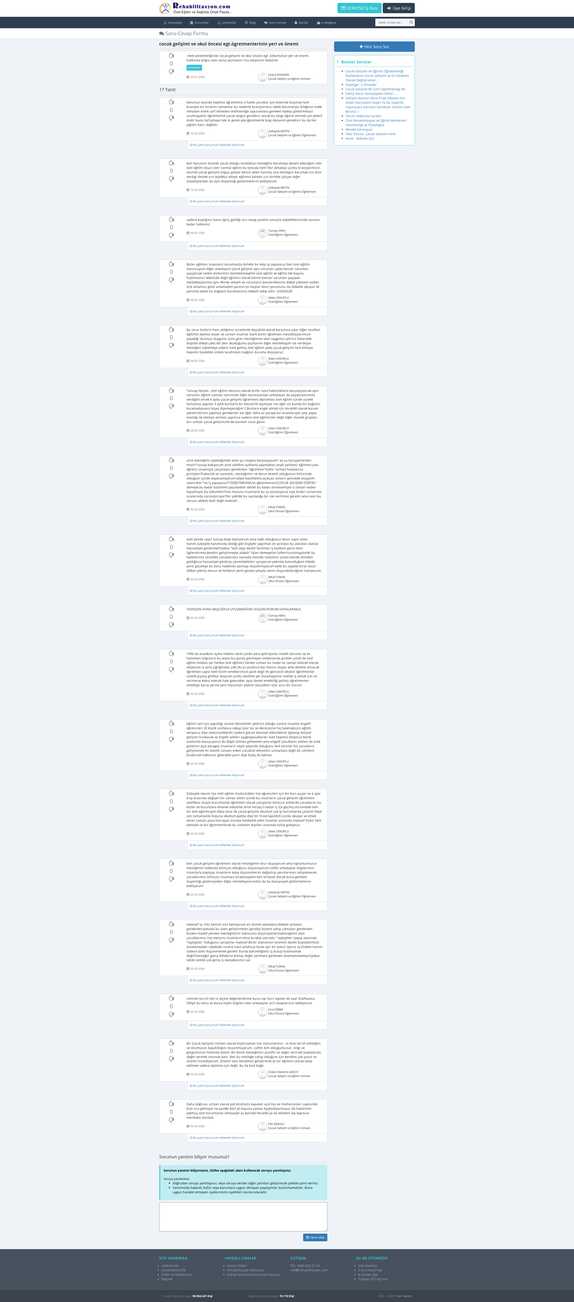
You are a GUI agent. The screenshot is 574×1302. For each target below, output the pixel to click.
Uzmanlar (229, 22)
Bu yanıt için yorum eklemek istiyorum (218, 145)
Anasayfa (174, 22)
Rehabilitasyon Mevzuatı (245, 1270)
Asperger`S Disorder (361, 84)
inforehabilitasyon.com (309, 1270)
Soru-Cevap (277, 22)
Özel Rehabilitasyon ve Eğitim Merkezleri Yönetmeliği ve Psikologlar (376, 122)
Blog (252, 22)
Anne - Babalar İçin (360, 138)
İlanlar (303, 22)
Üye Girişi (401, 8)
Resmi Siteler (237, 1265)
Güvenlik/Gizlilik (173, 1270)
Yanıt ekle (316, 1237)
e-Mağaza (328, 22)
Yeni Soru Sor (376, 46)
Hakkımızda (170, 1265)
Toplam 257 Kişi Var (373, 1279)
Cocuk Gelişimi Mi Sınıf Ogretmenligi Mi (375, 89)
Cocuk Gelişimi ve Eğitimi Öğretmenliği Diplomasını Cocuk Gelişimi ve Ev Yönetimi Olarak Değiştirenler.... (377, 75)
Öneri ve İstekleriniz (176, 1274)
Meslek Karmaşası (359, 129)
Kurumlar (201, 22)
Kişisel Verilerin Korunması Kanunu (253, 1274)
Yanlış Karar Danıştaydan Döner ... (371, 93)
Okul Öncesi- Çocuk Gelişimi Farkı (371, 134)
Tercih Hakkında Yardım (363, 116)
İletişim (166, 1279)
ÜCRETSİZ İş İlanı (361, 8)
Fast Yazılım (403, 1296)
